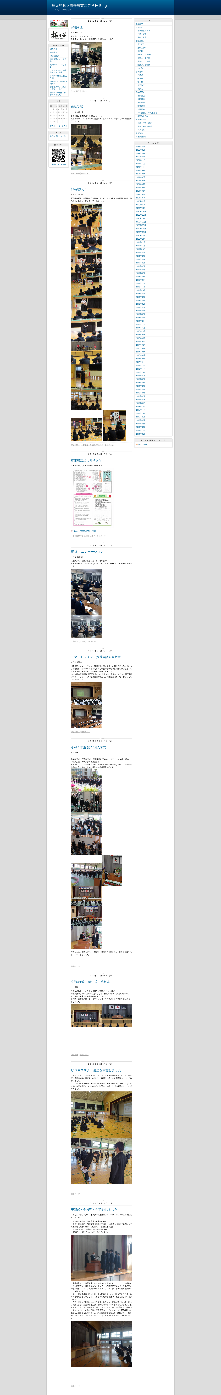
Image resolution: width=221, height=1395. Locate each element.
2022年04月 (141, 146)
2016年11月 (140, 369)
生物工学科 (141, 48)
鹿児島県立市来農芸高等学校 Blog (79, 5)
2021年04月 (141, 187)
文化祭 (139, 82)
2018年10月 (141, 290)
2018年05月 (141, 307)
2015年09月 (141, 417)
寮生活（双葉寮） (79, 641)
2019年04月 (141, 270)
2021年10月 (140, 167)
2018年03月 (141, 314)
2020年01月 (141, 239)
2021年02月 (141, 194)
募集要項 (140, 95)
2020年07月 (141, 218)
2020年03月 (141, 232)
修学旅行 (141, 85)
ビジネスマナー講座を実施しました (96, 1070)
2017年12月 (140, 324)
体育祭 (139, 78)
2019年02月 (141, 276)
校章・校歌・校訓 (144, 126)
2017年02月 (141, 359)
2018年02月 (141, 317)
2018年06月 (141, 304)
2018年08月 (141, 297)
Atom (144, 445)
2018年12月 (140, 283)
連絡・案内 (141, 37)
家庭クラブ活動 (143, 65)
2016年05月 (141, 389)
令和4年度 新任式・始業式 (90, 982)
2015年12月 (140, 406)
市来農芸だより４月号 (86, 460)
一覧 (58, 126)
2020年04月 (141, 228)
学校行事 (99, 445)
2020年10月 (141, 208)
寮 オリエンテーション (87, 551)
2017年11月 (140, 328)
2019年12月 (140, 242)
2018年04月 (141, 311)
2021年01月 (140, 198)
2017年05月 (141, 348)
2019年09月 (141, 252)
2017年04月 (141, 352)
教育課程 (140, 106)
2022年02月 (141, 153)
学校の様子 (75, 91)
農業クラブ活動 (143, 61)
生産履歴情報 (141, 136)
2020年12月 (141, 201)
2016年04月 (141, 393)
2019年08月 (141, 256)
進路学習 (77, 107)
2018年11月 (140, 287)
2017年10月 (140, 331)
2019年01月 (141, 280)
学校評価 (139, 133)
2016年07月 (141, 382)
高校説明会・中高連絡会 (146, 113)
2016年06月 (141, 386)
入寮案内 (140, 109)
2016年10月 (141, 372)
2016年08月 (141, 379)
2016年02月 (141, 400)
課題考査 (77, 27)
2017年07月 (141, 341)
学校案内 (140, 102)
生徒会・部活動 (88, 445)
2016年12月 (140, 365)
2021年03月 (141, 191)
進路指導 (139, 24)
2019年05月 (141, 266)
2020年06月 (141, 222)
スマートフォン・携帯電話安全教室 (96, 657)
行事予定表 (141, 34)
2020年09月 (141, 211)
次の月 (64, 126)
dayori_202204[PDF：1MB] (85, 531)
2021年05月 (141, 184)
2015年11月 (140, 410)
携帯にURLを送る (59, 164)
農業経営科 (141, 44)
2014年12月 (140, 430)
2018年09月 (141, 293)
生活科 (139, 51)
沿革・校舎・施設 (144, 123)
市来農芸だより (78, 536)
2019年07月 (141, 259)
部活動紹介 (78, 189)
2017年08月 (141, 338)
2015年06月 (141, 424)
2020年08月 (141, 215)
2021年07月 (141, 177)
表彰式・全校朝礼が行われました (94, 1209)
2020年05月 (141, 225)
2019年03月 (141, 273)
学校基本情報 (141, 119)
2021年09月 (141, 170)
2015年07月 (141, 420)
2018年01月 (141, 321)
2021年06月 (141, 181)
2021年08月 (141, 174)
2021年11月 (140, 163)
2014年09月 (141, 434)
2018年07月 (141, 300)
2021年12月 (140, 160)
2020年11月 (140, 205)
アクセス (140, 130)
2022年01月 (141, 157)
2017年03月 (141, 355)
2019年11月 (140, 246)
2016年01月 (141, 403)
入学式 (139, 75)
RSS (140, 445)
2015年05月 (141, 427)
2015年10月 (141, 413)
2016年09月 (141, 376)
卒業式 (139, 89)
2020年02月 (141, 235)
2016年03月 (141, 396)
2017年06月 (141, 345)
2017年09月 (141, 335)
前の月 (52, 126)
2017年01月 (140, 362)
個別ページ (85, 91)
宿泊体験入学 (142, 116)
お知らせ (139, 27)
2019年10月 (141, 249)
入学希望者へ (141, 92)
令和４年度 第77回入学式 (88, 747)
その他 (139, 68)
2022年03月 (141, 150)
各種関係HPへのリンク (58, 137)
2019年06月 (141, 263)
